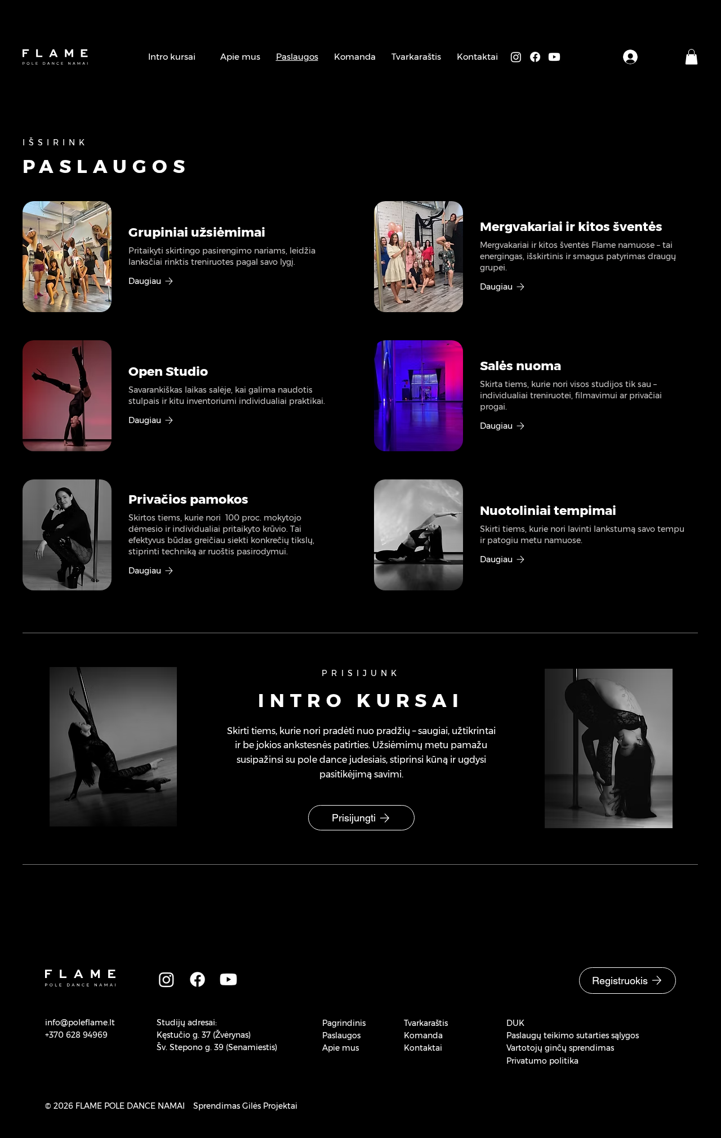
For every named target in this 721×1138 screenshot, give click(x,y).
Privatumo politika (542, 1061)
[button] (691, 56)
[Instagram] (516, 57)
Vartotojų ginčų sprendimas (560, 1048)
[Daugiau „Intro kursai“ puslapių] (201, 57)
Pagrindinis (344, 1023)
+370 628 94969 (76, 1035)
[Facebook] (535, 57)
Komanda (423, 1035)
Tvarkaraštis (426, 1023)
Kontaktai (423, 1048)
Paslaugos (341, 1035)
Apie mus (340, 1048)
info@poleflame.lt (80, 1022)
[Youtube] (554, 57)
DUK (515, 1023)
